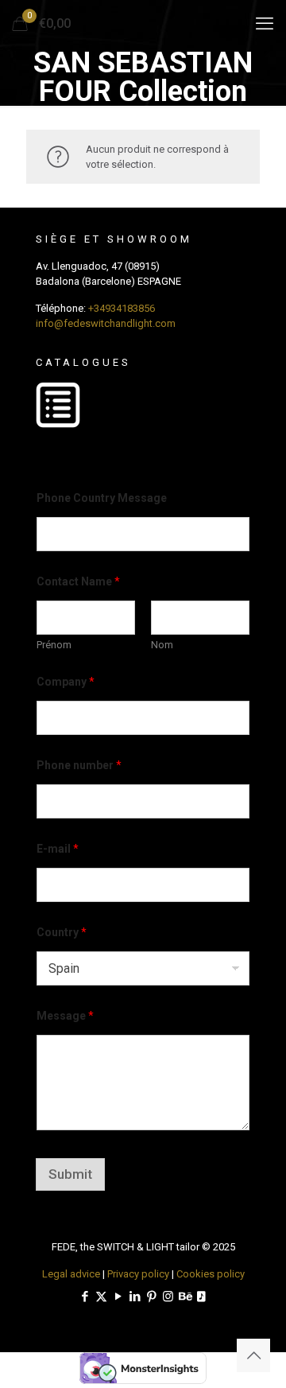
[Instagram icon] (168, 1296)
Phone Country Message (102, 498)
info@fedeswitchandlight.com (106, 323)
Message (65, 1015)
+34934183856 (121, 308)
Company (66, 681)
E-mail (58, 848)
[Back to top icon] (253, 1355)
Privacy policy (138, 1274)
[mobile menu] (264, 23)
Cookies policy (210, 1274)
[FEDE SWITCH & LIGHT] (143, 24)
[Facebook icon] (85, 1296)
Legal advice (71, 1274)
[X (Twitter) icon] (101, 1296)
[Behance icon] (185, 1296)
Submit (70, 1174)
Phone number (79, 765)
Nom (162, 645)
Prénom (54, 645)
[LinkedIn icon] (135, 1296)
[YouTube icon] (118, 1296)
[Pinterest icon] (151, 1296)
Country (62, 932)
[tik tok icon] (201, 1296)
